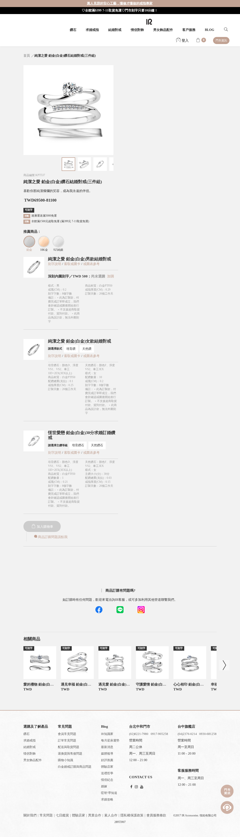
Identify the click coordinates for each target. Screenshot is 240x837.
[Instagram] (136, 787)
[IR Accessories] (149, 22)
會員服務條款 (156, 815)
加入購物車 (44, 526)
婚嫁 (104, 786)
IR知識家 (107, 734)
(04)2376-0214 (187, 734)
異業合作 (94, 815)
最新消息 (107, 747)
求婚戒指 (92, 30)
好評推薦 (107, 760)
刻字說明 (54, 264)
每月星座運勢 (110, 740)
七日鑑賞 (62, 815)
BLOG (209, 30)
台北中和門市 (139, 726)
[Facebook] (131, 787)
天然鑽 (86, 348)
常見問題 (46, 815)
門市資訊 (221, 40)
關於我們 (30, 815)
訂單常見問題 (67, 740)
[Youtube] (141, 787)
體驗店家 (107, 766)
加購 (110, 276)
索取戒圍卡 (72, 264)
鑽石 (73, 30)
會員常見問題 (67, 734)
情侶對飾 (137, 30)
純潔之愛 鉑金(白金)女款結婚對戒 (79, 341)
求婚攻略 (107, 799)
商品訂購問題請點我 (53, 537)
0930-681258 (208, 734)
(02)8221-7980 (138, 734)
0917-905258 (159, 734)
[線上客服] (227, 807)
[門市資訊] (227, 791)
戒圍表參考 (91, 264)
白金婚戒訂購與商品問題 (74, 766)
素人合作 (110, 815)
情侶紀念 (107, 780)
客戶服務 (188, 30)
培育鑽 (70, 348)
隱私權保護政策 (131, 815)
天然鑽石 (97, 445)
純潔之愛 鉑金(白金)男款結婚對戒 (79, 259)
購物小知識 (65, 760)
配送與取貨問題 (68, 747)
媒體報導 (107, 753)
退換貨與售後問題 (70, 753)
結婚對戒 (114, 30)
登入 (185, 40)
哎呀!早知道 (109, 793)
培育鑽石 (78, 445)
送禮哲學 (107, 773)
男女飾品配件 (163, 30)
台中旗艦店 (186, 726)
